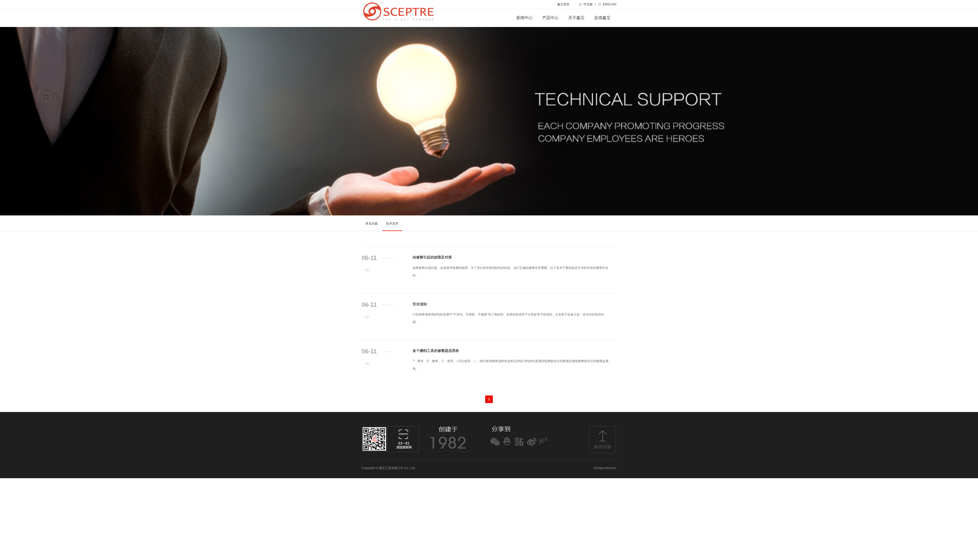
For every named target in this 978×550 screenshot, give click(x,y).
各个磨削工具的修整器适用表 (436, 351)
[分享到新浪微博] (531, 446)
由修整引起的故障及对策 (432, 257)
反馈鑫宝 (602, 18)
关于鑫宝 (576, 18)
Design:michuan (605, 468)
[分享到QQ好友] (507, 446)
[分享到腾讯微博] (543, 446)
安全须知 (420, 304)
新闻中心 (524, 18)
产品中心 (550, 18)
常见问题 (371, 223)
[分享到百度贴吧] (519, 446)
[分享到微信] (494, 446)
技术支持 (392, 223)
